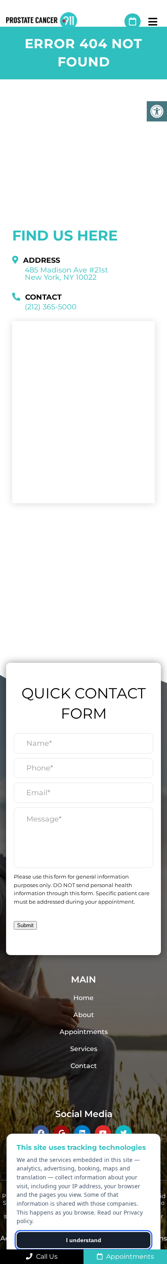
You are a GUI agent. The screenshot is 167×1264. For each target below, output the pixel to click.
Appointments (84, 1032)
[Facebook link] (41, 1133)
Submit (25, 925)
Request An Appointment (132, 21)
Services (83, 1049)
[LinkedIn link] (82, 1133)
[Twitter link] (124, 1133)
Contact (84, 1066)
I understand (83, 1240)
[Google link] (62, 1133)
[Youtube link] (103, 1133)
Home (83, 998)
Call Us (46, 1256)
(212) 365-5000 (114, 21)
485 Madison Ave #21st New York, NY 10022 (66, 273)
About (83, 1015)
